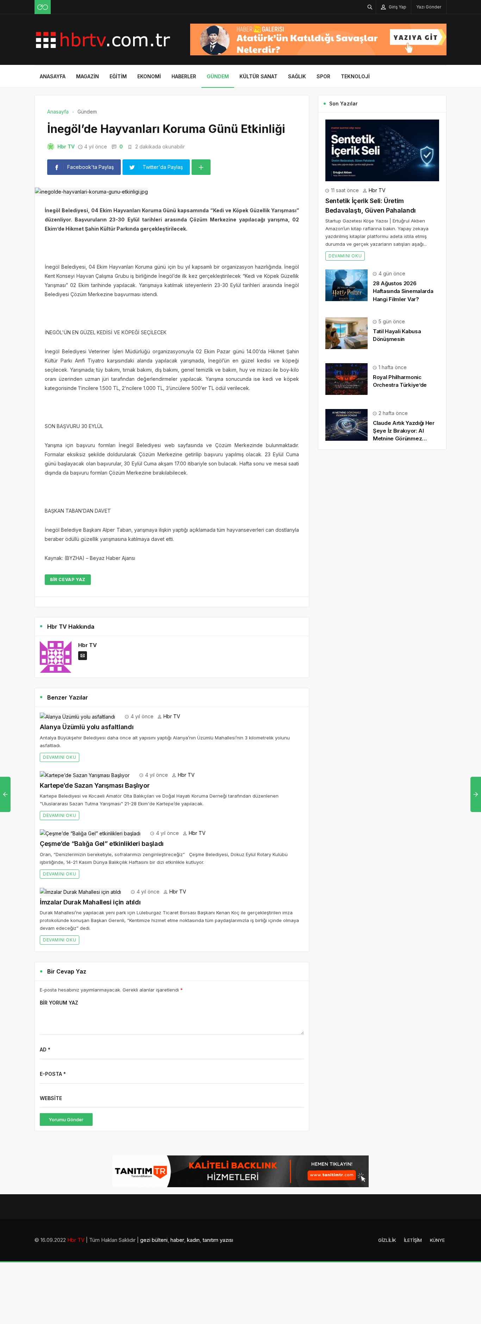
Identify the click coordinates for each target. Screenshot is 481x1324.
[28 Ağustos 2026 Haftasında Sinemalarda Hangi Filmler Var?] (346, 285)
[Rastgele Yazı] (43, 7)
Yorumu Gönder (66, 1119)
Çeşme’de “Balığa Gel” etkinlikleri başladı (102, 843)
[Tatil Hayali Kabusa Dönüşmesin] (346, 333)
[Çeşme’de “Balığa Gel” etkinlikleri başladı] (90, 833)
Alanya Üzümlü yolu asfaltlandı (86, 727)
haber (177, 1240)
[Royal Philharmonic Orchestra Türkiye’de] (346, 379)
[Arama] (370, 7)
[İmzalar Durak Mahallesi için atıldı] (80, 892)
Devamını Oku (59, 757)
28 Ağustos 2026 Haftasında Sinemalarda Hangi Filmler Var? (403, 291)
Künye (437, 1240)
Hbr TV (66, 147)
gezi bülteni (154, 1240)
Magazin (87, 76)
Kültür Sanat (258, 76)
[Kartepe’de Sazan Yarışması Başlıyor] (85, 775)
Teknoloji (355, 76)
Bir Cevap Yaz (68, 579)
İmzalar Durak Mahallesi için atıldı (90, 902)
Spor (323, 76)
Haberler (183, 76)
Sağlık (297, 76)
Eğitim (118, 76)
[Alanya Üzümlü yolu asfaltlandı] (77, 716)
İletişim (413, 1240)
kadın (193, 1240)
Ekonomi (149, 76)
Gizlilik (387, 1240)
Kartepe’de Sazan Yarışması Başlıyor (94, 785)
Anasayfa (52, 76)
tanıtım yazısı (217, 1240)
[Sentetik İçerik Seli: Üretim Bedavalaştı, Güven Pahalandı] (382, 150)
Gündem (218, 76)
